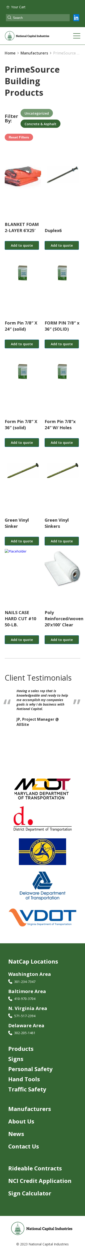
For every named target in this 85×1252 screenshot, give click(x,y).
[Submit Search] (9, 18)
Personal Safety (30, 1069)
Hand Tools (24, 1079)
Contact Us (23, 1146)
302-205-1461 (24, 1033)
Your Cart (18, 7)
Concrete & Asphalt (40, 124)
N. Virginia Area (27, 1008)
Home (10, 53)
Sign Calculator (29, 1193)
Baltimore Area (27, 991)
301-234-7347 (24, 981)
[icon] (76, 17)
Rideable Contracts (35, 1168)
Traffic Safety (27, 1089)
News (16, 1134)
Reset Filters (19, 137)
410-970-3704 (24, 998)
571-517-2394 (24, 1016)
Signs (15, 1059)
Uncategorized (37, 113)
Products (21, 1048)
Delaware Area (26, 1025)
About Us (21, 1121)
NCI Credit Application (40, 1181)
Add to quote (22, 245)
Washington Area (29, 974)
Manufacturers (29, 1109)
